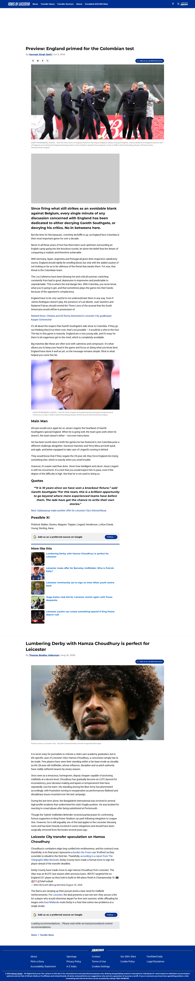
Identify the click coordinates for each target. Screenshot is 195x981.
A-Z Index (71, 966)
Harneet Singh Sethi (40, 54)
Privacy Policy (73, 961)
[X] (178, 4)
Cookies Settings (101, 966)
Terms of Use (99, 961)
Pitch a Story (37, 961)
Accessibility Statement (43, 966)
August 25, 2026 (74, 884)
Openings (71, 956)
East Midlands (52, 902)
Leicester (57, 894)
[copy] (47, 61)
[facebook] (173, 4)
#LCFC (48, 873)
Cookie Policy (127, 961)
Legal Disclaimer (155, 961)
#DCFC (91, 873)
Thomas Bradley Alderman (44, 655)
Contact (96, 956)
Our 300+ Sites (128, 956)
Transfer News (48, 4)
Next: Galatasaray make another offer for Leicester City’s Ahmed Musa (68, 510)
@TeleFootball (45, 881)
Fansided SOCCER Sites (96, 4)
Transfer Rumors (65, 4)
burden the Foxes (82, 852)
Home (34, 935)
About (79, 4)
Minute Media (17, 974)
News (35, 4)
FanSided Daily (155, 956)
